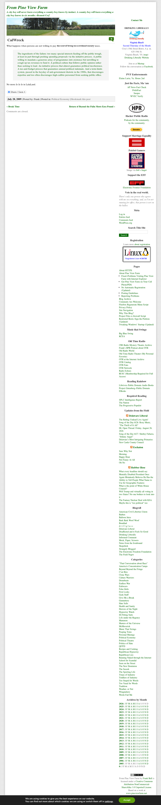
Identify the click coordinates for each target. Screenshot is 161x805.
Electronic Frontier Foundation (137, 187)
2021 (121, 717)
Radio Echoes (125, 370)
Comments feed (126, 219)
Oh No (122, 462)
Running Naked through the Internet (135, 657)
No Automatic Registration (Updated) (133, 289)
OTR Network (125, 367)
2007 (121, 757)
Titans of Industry (127, 674)
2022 (121, 715)
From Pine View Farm (27, 7)
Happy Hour (124, 456)
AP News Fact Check (136, 87)
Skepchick (123, 545)
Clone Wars (124, 574)
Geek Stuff (123, 594)
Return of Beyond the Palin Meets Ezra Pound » (92, 106)
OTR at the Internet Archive (131, 359)
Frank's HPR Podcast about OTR (133, 347)
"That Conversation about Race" (133, 563)
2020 (121, 720)
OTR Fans (123, 364)
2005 (121, 763)
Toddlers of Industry (128, 677)
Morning (123, 454)
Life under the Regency (129, 617)
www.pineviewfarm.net (136, 793)
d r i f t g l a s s (126, 525)
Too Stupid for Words (128, 680)
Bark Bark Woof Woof (129, 520)
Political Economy (127, 637)
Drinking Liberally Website (137, 57)
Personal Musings (127, 634)
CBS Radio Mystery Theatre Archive (135, 344)
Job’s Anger (141, 170)
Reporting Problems (130, 295)
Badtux (122, 514)
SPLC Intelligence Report (130, 399)
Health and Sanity (127, 606)
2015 (121, 735)
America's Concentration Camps (133, 566)
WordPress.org (125, 222)
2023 (121, 712)
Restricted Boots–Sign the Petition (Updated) (134, 320)
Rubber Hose (138, 467)
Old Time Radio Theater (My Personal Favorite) (136, 355)
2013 (121, 740)
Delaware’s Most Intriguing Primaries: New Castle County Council (136, 441)
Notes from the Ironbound (130, 543)
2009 (121, 752)
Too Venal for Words (128, 683)
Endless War (124, 583)
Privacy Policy (125, 307)
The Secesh (124, 669)
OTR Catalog (125, 362)
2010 (121, 749)
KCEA (122, 336)
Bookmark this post (80, 99)
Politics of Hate (126, 643)
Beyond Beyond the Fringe (131, 569)
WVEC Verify (136, 96)
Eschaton (138, 447)
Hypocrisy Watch (126, 611)
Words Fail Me (125, 694)
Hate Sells (123, 603)
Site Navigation (126, 310)
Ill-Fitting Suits (126, 614)
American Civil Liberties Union (133, 511)
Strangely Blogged (127, 548)
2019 (121, 723)
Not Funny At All (127, 459)
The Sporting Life (127, 671)
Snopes (137, 93)
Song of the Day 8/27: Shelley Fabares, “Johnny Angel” (136, 435)
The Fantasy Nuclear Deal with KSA (135, 500)
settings (109, 801)
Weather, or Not (126, 688)
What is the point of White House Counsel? (134, 487)
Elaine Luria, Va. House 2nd (131, 78)
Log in (122, 214)
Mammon (123, 620)
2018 (121, 726)
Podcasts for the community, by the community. (136, 121)
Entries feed (124, 216)
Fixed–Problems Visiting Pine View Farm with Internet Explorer (137, 277)
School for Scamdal (127, 660)
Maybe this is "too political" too (133, 502)
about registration (142, 244)
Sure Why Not (125, 451)
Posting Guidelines (129, 293)
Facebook (148, 66)
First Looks (124, 591)
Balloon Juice (125, 517)
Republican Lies (126, 654)
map (146, 54)
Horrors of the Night (128, 608)
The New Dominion (128, 666)
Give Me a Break (126, 597)
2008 (121, 755)
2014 (121, 737)
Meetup (141, 63)
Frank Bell (147, 778)
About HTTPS (125, 270)
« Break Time (13, 106)
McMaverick (124, 626)
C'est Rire (123, 571)
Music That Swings (127, 629)
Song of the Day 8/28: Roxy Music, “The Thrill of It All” (135, 424)
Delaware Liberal (138, 415)
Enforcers (123, 586)
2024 (121, 709)
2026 (121, 703)
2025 (121, 706)
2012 (121, 743)
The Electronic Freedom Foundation (135, 551)
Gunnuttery (124, 600)
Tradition (123, 686)
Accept (126, 800)
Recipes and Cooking (128, 648)
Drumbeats (124, 580)
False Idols (124, 589)
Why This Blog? (126, 313)
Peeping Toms (125, 631)
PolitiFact (136, 90)
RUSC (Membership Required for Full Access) (136, 375)
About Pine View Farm (129, 273)
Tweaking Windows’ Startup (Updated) (136, 324)
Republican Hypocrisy (129, 651)
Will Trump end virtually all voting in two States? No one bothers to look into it (136, 494)
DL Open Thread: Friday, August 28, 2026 (135, 429)
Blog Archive (125, 298)
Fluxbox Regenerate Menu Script (133, 304)
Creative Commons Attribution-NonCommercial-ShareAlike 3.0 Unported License (137, 784)
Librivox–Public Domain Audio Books (136, 385)
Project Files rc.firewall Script (132, 315)
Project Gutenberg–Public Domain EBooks (134, 389)
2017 (121, 729)
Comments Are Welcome (130, 301)
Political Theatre (126, 640)
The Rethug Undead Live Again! (133, 419)
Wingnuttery (124, 691)
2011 (121, 746)
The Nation (124, 402)
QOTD (122, 646)
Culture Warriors (126, 577)
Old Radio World (126, 350)
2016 (121, 732)
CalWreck (15, 40)
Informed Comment (127, 537)
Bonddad (123, 523)
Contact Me (136, 20)
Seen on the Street (127, 663)
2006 (121, 760)
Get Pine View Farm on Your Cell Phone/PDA (136, 283)
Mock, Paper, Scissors (129, 540)
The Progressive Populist (130, 405)
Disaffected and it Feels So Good (133, 531)
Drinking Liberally (127, 534)
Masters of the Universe (129, 623)
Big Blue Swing (126, 333)
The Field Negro (126, 554)
